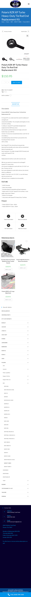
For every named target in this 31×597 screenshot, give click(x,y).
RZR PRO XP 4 (7, 414)
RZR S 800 (6, 424)
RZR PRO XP (6, 410)
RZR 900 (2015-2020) (8, 400)
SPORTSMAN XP (6, 477)
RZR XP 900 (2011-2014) (9, 459)
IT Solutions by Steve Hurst (22, 591)
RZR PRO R (6, 403)
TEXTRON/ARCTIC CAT (7, 488)
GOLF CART (4, 334)
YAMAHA (4, 496)
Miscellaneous (6, 311)
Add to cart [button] (8, 269)
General (4, 369)
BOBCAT (4, 322)
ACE (4, 365)
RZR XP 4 (6, 452)
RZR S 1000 (6, 421)
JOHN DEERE (4, 342)
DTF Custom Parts (6, 318)
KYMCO (3, 354)
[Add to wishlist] (11, 96)
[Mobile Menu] (28, 4)
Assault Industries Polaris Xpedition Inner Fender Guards (8, 261)
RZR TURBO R (7, 442)
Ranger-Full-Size (6, 376)
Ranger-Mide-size (6, 379)
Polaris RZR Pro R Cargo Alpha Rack (8, 292)
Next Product (24, 31)
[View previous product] (3, 31)
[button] (27, 36)
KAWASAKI (4, 346)
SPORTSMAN (6, 473)
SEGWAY (4, 484)
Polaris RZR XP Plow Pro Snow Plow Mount (22, 260)
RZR (12, 22)
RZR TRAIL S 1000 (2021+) (9, 435)
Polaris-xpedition (6, 372)
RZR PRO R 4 (6, 407)
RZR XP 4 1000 (7, 456)
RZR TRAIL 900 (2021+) (9, 431)
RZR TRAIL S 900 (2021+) (9, 438)
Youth (4, 480)
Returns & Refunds (19, 589)
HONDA (3, 338)
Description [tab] (15, 104)
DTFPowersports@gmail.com (14, 521)
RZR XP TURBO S (7, 466)
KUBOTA (4, 350)
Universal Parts (6, 314)
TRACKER (4, 492)
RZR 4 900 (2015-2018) (9, 389)
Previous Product (8, 31)
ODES (3, 358)
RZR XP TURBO (17, 22)
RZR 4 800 (6, 386)
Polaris (7, 22)
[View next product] (28, 31)
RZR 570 (6, 393)
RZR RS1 (6, 417)
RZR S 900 (6, 428)
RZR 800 (6, 396)
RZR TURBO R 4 (7, 445)
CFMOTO (4, 330)
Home (3, 22)
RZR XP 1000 (7, 449)
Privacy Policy (11, 589)
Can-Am (4, 326)
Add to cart (16, 82)
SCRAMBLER (5, 470)
